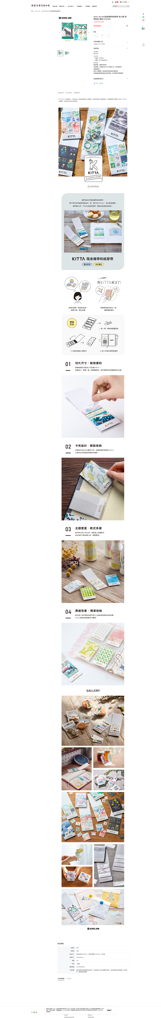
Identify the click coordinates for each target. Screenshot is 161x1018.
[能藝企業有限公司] (40, 4)
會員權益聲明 (91, 1017)
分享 (96, 83)
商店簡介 (66, 1015)
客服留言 (90, 1015)
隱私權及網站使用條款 (69, 1017)
